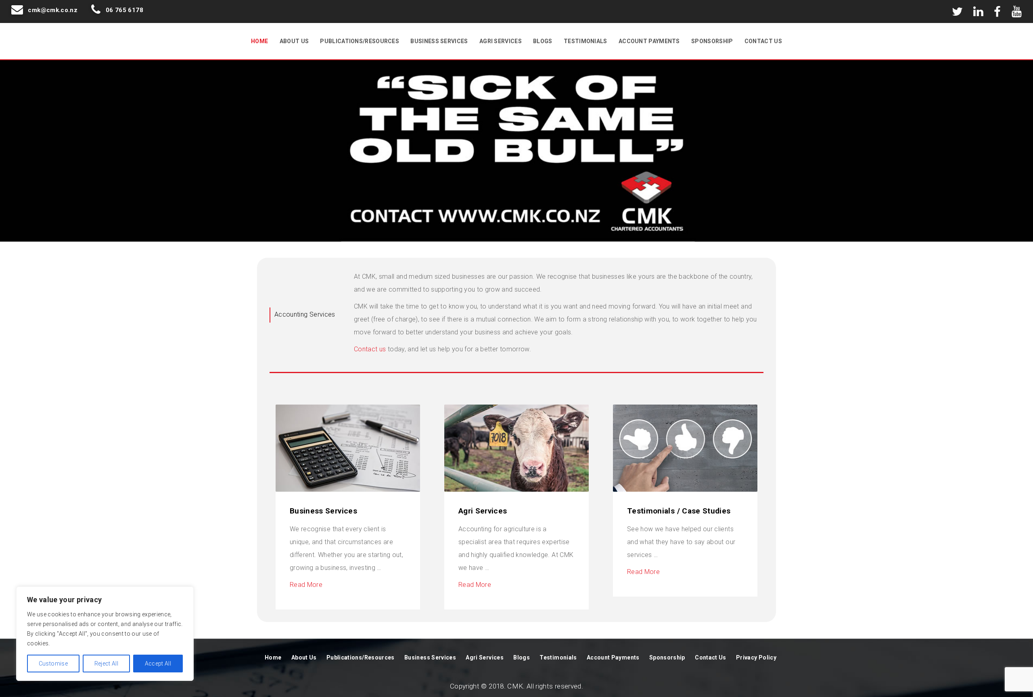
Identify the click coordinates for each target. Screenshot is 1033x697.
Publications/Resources (359, 41)
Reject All (106, 663)
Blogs (542, 41)
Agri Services (500, 41)
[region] (105, 633)
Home (259, 41)
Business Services (439, 41)
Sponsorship (712, 41)
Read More (306, 584)
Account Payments (649, 41)
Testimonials (585, 41)
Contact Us (763, 41)
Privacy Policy (756, 657)
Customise (53, 663)
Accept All (158, 663)
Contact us (370, 349)
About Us (294, 41)
